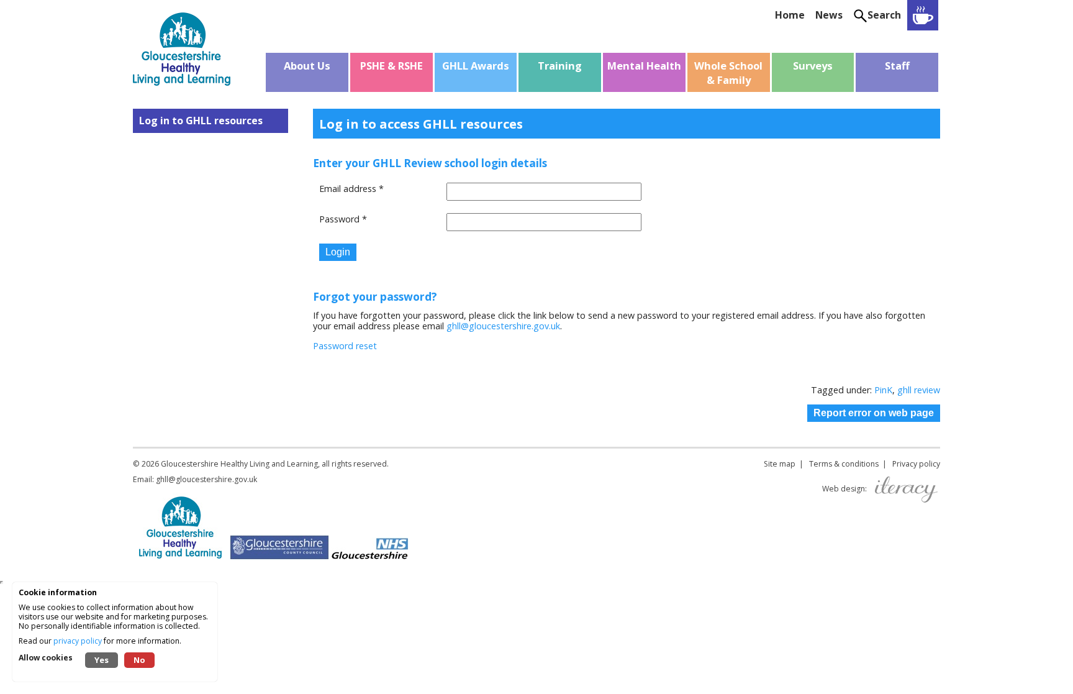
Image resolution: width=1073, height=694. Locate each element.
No (139, 659)
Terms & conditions (844, 464)
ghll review (918, 390)
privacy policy (77, 641)
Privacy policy (916, 464)
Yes (101, 659)
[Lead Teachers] (922, 15)
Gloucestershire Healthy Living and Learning (239, 464)
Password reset (345, 346)
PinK (883, 390)
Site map (779, 464)
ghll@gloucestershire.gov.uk (503, 326)
